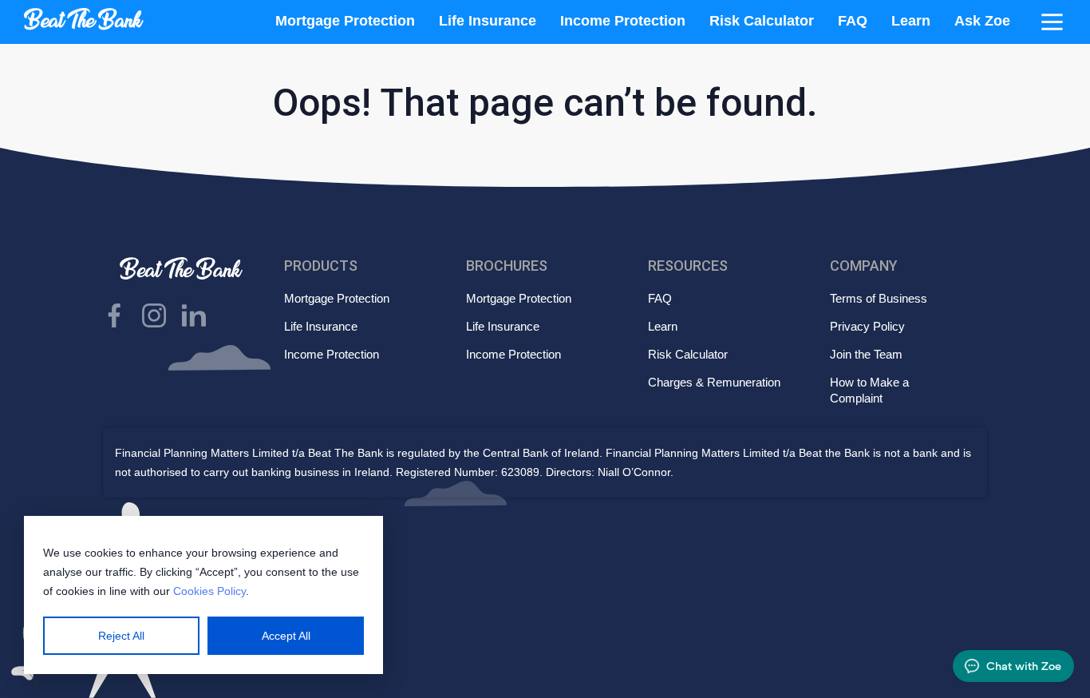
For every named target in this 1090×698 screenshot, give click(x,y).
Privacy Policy (867, 326)
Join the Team (866, 354)
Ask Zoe (982, 21)
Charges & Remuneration (714, 382)
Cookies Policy (209, 591)
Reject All (121, 635)
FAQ (852, 21)
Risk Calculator (761, 21)
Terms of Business (878, 298)
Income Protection (622, 21)
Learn (910, 21)
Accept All (286, 635)
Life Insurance (487, 21)
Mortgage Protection (345, 21)
